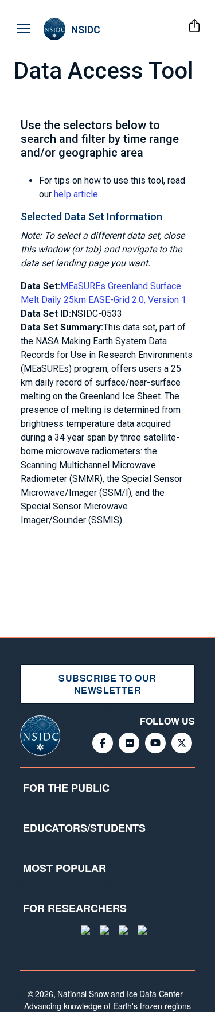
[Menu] (21, 29)
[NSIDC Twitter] (181, 743)
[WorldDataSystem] (84, 930)
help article (76, 194)
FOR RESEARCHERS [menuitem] (75, 908)
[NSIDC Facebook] (102, 743)
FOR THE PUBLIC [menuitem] (66, 787)
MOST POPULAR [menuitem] (64, 868)
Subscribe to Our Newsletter (107, 683)
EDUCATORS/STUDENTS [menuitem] (84, 827)
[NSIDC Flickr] (129, 743)
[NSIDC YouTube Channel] (155, 743)
